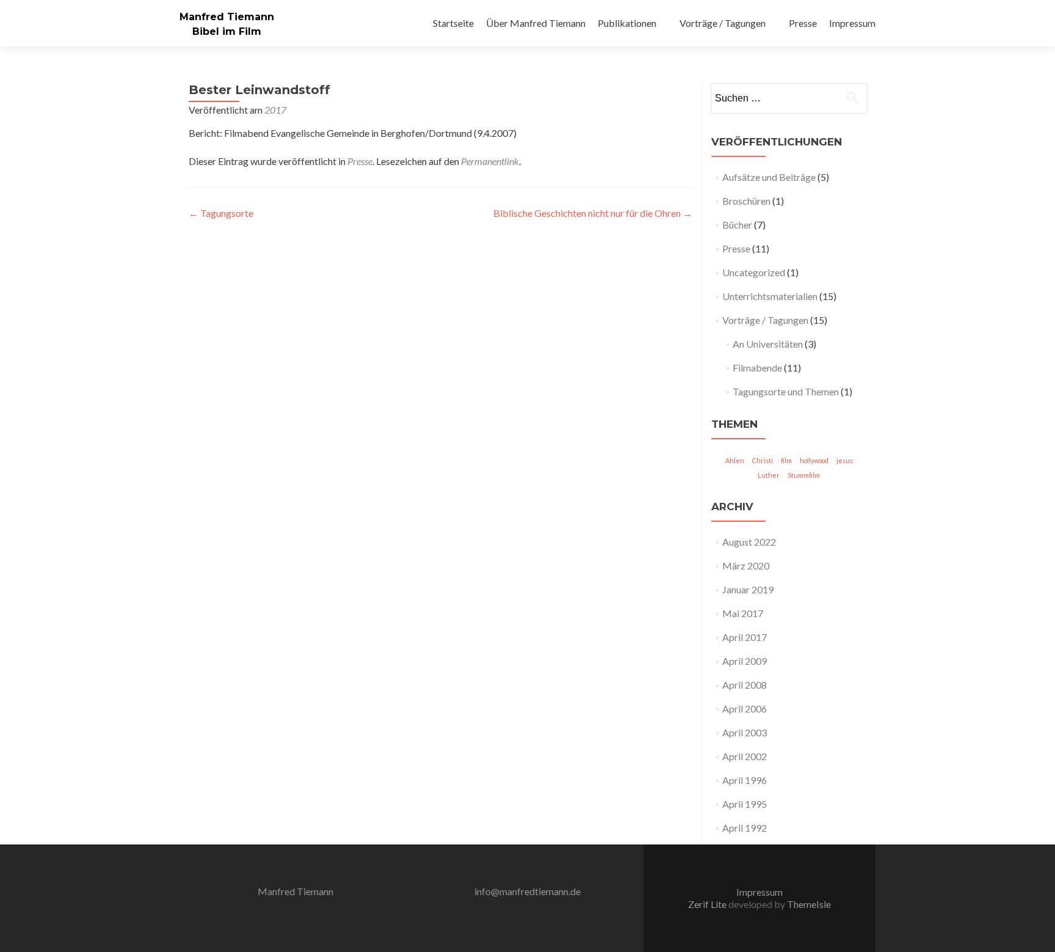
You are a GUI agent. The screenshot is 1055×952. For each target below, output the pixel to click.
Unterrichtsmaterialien (770, 296)
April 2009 (744, 661)
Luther (769, 475)
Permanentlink (490, 161)
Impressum (852, 23)
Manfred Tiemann (226, 17)
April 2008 (744, 684)
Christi (762, 460)
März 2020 (745, 565)
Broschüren (746, 201)
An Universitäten (768, 344)
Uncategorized (753, 272)
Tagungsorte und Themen (786, 391)
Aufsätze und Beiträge (769, 177)
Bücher (737, 224)
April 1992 (744, 827)
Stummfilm (804, 475)
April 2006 (744, 708)
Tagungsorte (221, 213)
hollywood (814, 460)
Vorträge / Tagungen (723, 23)
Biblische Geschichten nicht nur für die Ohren (592, 213)
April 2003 (744, 732)
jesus (844, 460)
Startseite (453, 23)
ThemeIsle (809, 904)
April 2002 (744, 756)
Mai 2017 (742, 613)
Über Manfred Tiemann (536, 23)
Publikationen (627, 23)
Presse (803, 23)
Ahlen (734, 460)
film (786, 460)
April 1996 (744, 780)
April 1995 (744, 804)
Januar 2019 (748, 589)
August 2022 (749, 541)
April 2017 (744, 637)
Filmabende (757, 367)
